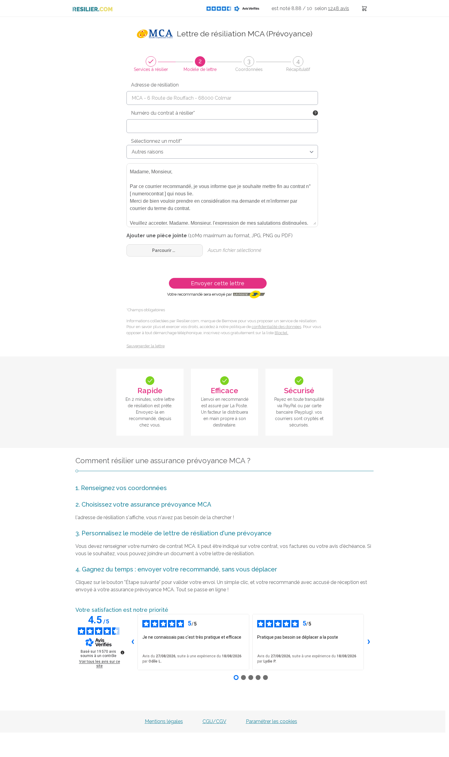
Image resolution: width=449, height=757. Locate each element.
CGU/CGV (214, 721)
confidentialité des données (276, 326)
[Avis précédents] (132, 642)
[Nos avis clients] (235, 8)
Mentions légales (164, 721)
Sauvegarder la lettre (145, 346)
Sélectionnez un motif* (156, 141)
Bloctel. (281, 332)
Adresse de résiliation (155, 85)
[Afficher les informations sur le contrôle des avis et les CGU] (122, 652)
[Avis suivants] (368, 642)
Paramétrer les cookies (271, 721)
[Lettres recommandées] (364, 8)
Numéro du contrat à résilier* (163, 113)
